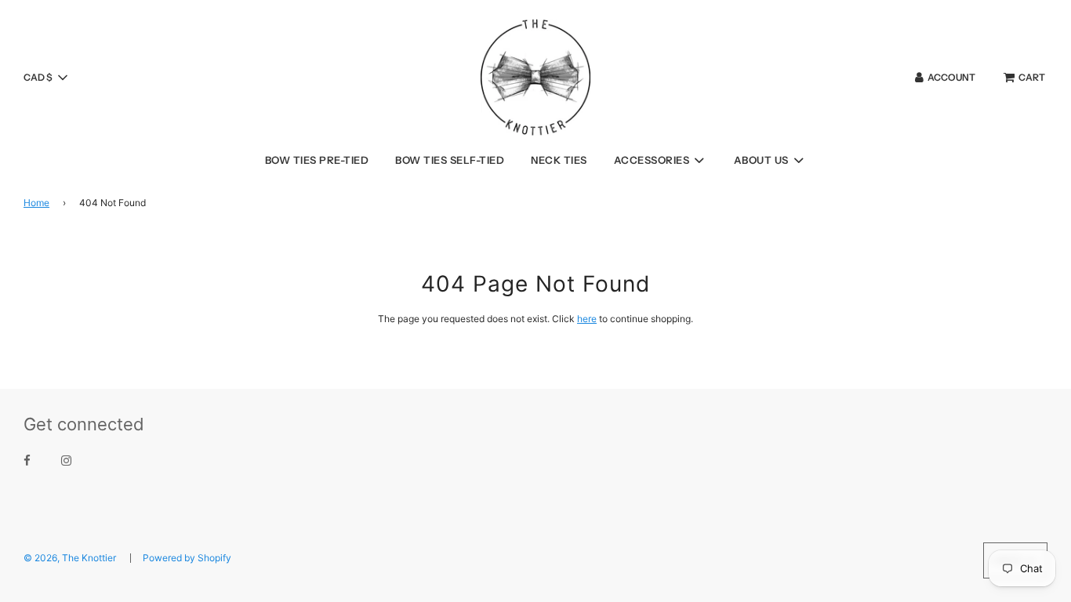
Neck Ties (559, 160)
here (587, 319)
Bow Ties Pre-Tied (317, 160)
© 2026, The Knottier (70, 558)
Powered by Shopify (187, 558)
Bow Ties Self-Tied (449, 160)
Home (36, 203)
